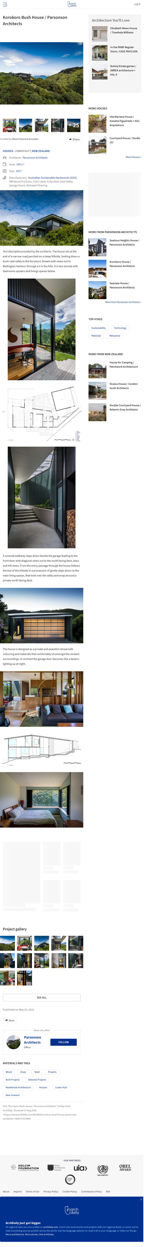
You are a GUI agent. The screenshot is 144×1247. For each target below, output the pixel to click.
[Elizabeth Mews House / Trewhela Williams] (99, 34)
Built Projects (13, 1080)
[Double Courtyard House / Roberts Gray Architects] (97, 412)
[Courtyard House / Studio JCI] (97, 145)
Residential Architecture (18, 1087)
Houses (8, 151)
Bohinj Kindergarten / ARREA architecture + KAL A (123, 70)
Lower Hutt (61, 1087)
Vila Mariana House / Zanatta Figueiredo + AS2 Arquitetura (124, 121)
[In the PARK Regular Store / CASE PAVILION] (99, 53)
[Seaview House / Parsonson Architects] (97, 290)
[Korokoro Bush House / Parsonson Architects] (7, 943)
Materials (96, 336)
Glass (23, 1072)
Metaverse (114, 336)
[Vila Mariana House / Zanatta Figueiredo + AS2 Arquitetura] (97, 124)
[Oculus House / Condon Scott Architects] (97, 391)
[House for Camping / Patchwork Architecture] (97, 369)
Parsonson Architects (35, 158)
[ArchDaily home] (71, 4)
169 (18, 164)
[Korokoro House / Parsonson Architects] (97, 269)
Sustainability (98, 328)
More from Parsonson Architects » (123, 302)
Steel (37, 1072)
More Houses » (133, 157)
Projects (52, 1072)
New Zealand (41, 151)
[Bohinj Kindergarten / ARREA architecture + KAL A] (99, 72)
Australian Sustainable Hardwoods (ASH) (52, 178)
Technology (120, 328)
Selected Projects (37, 1080)
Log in (137, 4)
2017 (19, 171)
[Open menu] (4, 4)
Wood (9, 1072)
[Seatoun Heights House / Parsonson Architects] (97, 247)
